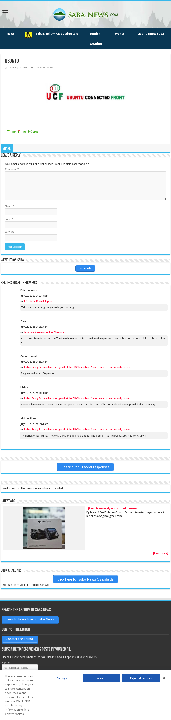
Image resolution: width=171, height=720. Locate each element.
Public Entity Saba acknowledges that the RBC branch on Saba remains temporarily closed (77, 367)
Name (9, 206)
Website (10, 232)
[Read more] (160, 553)
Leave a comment (44, 67)
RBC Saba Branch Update (39, 301)
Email (9, 219)
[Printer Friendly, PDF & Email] (22, 131)
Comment (12, 169)
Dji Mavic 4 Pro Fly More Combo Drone (111, 508)
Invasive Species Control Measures (45, 332)
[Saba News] (85, 14)
